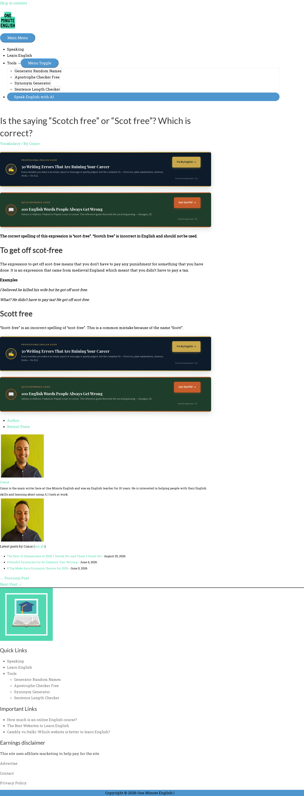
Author (13, 420)
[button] (143, 97)
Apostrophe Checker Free (37, 77)
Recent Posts (18, 426)
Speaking (15, 49)
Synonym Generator (33, 83)
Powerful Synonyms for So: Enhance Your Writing (42, 562)
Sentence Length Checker (37, 89)
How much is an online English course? (42, 719)
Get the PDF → (187, 202)
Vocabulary (10, 143)
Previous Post (14, 578)
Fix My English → (186, 162)
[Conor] (22, 476)
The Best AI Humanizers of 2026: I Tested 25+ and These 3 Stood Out (54, 556)
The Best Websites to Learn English (38, 725)
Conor (4, 482)
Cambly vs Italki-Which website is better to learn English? (58, 731)
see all (40, 546)
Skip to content (13, 3)
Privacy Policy (13, 782)
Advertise (8, 763)
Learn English (19, 55)
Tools (12, 62)
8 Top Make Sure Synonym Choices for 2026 (37, 568)
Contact (7, 773)
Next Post (11, 584)
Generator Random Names (38, 70)
